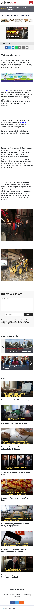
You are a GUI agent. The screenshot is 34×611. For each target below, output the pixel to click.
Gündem (13, 15)
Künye (12, 594)
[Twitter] (9, 47)
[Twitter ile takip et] (17, 602)
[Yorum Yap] (27, 47)
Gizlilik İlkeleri (26, 594)
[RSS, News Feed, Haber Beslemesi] (21, 602)
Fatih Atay (22, 122)
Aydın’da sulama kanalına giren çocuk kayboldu (18, 9)
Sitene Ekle (17, 596)
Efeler (7, 90)
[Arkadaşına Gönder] (19, 47)
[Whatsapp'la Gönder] (16, 47)
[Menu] (30, 2)
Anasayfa (6, 15)
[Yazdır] (23, 47)
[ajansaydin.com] (8, 2)
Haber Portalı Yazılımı (10, 608)
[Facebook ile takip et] (12, 602)
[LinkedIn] (13, 47)
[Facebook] (6, 47)
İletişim (18, 594)
